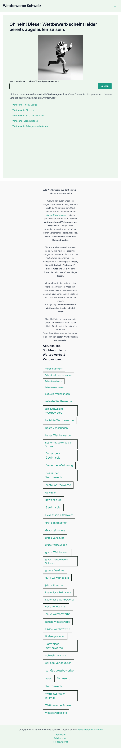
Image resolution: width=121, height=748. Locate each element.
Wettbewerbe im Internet (55, 695)
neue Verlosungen (55, 606)
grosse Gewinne (54, 570)
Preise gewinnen (55, 636)
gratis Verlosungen (56, 544)
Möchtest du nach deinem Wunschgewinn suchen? (34, 81)
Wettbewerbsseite (56, 712)
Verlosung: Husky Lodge (24, 104)
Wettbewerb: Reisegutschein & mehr (30, 126)
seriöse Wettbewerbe (59, 670)
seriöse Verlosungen (58, 662)
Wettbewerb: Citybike (23, 110)
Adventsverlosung (53, 381)
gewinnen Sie (53, 499)
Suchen (105, 86)
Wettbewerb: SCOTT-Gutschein (28, 115)
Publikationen (60, 738)
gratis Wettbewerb (57, 552)
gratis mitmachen (56, 522)
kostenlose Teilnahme (58, 592)
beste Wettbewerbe (58, 435)
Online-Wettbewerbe (57, 629)
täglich (48, 678)
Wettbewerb (53, 686)
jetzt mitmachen (54, 585)
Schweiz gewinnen (56, 655)
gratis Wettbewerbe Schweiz (56, 561)
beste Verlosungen (56, 427)
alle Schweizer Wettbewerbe (54, 410)
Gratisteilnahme (55, 530)
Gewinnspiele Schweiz (59, 515)
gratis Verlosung (54, 537)
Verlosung (63, 678)
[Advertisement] (60, 150)
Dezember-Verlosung (59, 465)
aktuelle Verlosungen (57, 393)
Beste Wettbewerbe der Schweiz (58, 444)
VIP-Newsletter (60, 741)
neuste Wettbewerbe (57, 621)
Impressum (60, 734)
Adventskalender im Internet (58, 375)
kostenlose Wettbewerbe (60, 599)
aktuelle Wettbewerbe (58, 401)
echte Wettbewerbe (58, 485)
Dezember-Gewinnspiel (53, 455)
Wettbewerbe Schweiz (22, 6)
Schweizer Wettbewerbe (54, 646)
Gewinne (50, 492)
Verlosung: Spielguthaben (25, 121)
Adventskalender (54, 368)
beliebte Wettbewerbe (59, 420)
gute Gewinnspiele (57, 577)
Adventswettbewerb (55, 387)
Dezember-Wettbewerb (53, 475)
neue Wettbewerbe (58, 614)
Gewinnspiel (53, 507)
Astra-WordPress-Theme (90, 729)
